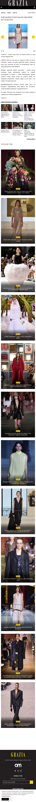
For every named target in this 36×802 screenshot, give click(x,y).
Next (33, 37)
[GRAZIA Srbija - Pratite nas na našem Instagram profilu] (21, 771)
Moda (9, 12)
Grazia (3, 12)
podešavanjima (6, 796)
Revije (15, 12)
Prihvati (5, 799)
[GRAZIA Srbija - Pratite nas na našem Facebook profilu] (15, 771)
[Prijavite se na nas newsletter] (31, 782)
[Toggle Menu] (1, 7)
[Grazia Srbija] (18, 754)
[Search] (34, 7)
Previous (2, 37)
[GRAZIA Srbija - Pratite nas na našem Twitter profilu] (18, 771)
